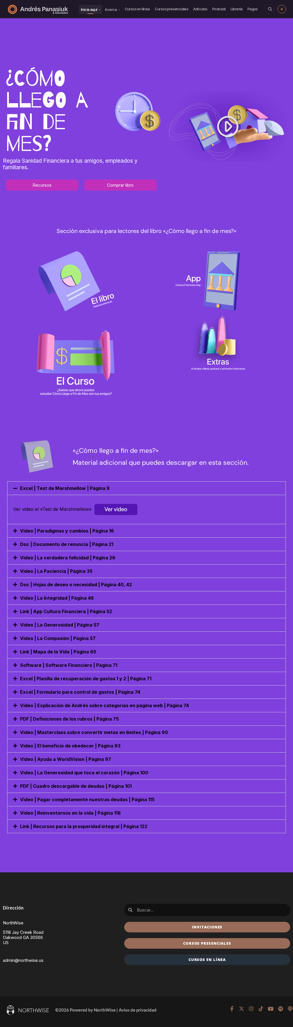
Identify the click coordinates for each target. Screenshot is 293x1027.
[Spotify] (280, 1008)
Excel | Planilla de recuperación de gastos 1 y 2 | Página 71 (85, 678)
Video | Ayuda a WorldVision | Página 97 (65, 759)
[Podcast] (290, 1008)
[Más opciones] (282, 9)
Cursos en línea (137, 9)
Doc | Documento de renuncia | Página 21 (66, 544)
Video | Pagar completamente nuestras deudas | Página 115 (87, 799)
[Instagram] (251, 1008)
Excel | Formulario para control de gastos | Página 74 (80, 692)
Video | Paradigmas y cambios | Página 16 (67, 531)
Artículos (200, 9)
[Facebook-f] (231, 1008)
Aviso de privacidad (138, 1009)
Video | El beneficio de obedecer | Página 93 (70, 746)
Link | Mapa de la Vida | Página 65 (58, 652)
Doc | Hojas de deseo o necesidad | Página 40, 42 (76, 584)
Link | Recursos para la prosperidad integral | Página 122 (83, 826)
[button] (146, 488)
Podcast (219, 9)
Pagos (253, 9)
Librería (237, 9)
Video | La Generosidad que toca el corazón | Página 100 (84, 772)
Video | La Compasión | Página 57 (58, 638)
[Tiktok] (261, 1008)
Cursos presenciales (172, 9)
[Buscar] (270, 9)
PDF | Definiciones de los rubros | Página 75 (69, 719)
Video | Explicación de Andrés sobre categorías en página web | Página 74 (104, 705)
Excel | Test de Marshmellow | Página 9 (65, 488)
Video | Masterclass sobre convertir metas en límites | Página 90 (94, 732)
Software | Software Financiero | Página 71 (68, 665)
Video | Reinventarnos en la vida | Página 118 (70, 813)
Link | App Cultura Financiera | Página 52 (66, 611)
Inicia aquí (90, 9)
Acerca (112, 9)
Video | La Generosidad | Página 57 (59, 625)
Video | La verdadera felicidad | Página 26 (67, 558)
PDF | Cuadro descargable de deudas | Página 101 (76, 786)
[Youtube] (270, 1008)
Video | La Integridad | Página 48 (57, 598)
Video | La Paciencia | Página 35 (56, 571)
